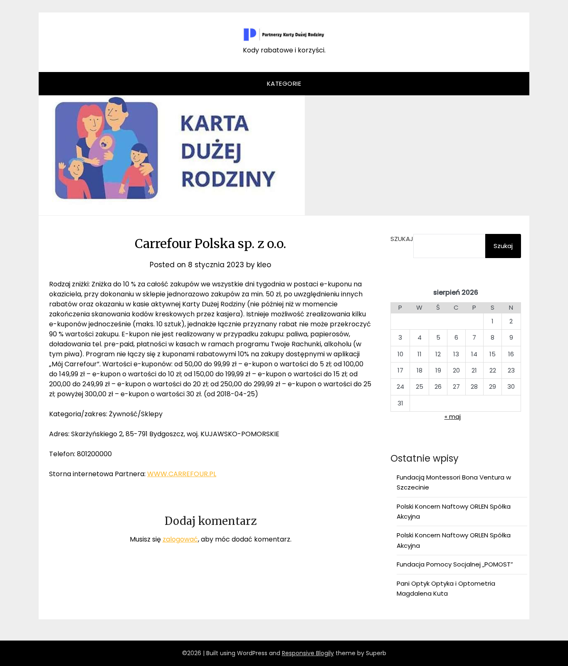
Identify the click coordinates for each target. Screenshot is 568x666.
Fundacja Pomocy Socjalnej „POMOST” (455, 564)
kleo (264, 265)
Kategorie (284, 83)
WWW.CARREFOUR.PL (181, 474)
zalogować (180, 539)
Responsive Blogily (308, 653)
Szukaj (401, 238)
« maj (453, 416)
